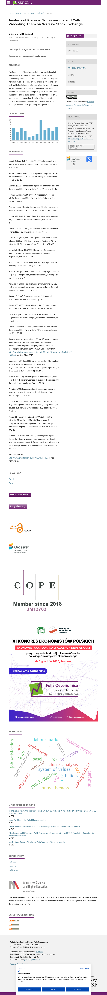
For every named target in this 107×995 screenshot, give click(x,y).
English (11, 479)
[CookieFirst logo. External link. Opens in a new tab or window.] (19, 971)
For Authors (13, 866)
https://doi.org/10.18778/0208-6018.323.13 (31, 49)
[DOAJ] (16, 532)
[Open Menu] (8, 2)
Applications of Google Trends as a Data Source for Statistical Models (37, 842)
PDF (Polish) (75, 36)
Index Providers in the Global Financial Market (27, 820)
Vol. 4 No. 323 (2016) (35, 13)
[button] (22, 968)
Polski (11, 483)
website (39, 952)
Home (11, 13)
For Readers (13, 862)
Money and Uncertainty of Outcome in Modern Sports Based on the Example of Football (44, 827)
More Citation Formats (77, 147)
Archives (20, 13)
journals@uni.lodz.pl (32, 960)
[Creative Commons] (27, 532)
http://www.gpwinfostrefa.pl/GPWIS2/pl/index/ (28, 458)
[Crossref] (19, 553)
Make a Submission (19, 495)
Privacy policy (84, 968)
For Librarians (14, 870)
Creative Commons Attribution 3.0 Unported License (80, 105)
